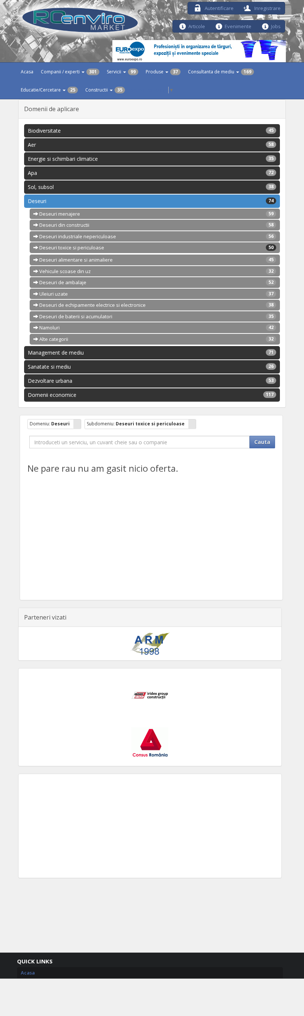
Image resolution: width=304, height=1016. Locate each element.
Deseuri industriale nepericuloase (156, 236)
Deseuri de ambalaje (156, 282)
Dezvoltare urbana (151, 380)
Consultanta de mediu (219, 72)
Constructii (103, 90)
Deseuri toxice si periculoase (156, 247)
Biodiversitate (151, 130)
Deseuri (151, 201)
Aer (151, 144)
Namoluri (156, 327)
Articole (196, 26)
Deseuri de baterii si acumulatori (156, 316)
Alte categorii (156, 339)
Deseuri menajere (156, 213)
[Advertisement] (150, 826)
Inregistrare (267, 7)
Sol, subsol (151, 186)
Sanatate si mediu (151, 366)
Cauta (262, 441)
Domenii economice (151, 394)
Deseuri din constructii (156, 225)
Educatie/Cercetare (48, 90)
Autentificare (219, 7)
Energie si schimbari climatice (151, 158)
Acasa (27, 72)
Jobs (276, 26)
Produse (162, 72)
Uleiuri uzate (156, 293)
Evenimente (238, 26)
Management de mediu (151, 352)
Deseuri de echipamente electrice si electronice (156, 305)
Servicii (121, 72)
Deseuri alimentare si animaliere (156, 259)
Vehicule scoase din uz (156, 271)
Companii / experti (69, 72)
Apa (151, 172)
